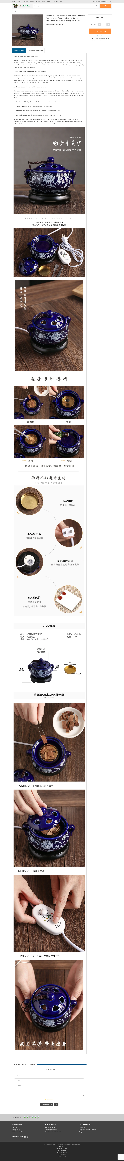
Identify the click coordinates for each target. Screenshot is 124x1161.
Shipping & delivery (51, 1129)
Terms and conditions (18, 1132)
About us (14, 1127)
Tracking (49, 1)
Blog (61, 1)
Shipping (26, 1)
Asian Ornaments (21, 11)
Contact (56, 1)
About (43, 1)
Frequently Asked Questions (87, 1129)
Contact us (82, 1127)
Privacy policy (16, 1129)
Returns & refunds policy (53, 1132)
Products (19, 1)
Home (13, 1)
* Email (18, 1080)
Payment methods (51, 1127)
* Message (19, 1085)
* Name (18, 1076)
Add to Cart (101, 31)
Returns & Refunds (35, 1)
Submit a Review (46, 1105)
